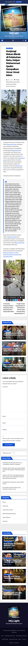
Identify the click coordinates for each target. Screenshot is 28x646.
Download (5, 506)
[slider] (13, 297)
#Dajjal (17, 79)
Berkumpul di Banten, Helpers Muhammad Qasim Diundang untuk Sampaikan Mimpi (12, 254)
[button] (23, 40)
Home (2, 635)
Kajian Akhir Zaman (8, 509)
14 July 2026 (8, 580)
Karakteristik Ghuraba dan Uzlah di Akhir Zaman (13, 594)
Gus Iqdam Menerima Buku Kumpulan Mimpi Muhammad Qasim (13, 351)
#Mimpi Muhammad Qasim (13, 82)
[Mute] (20, 297)
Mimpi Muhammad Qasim (9, 513)
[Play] (5, 297)
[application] (14, 279)
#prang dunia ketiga (11, 84)
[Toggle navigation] (13, 41)
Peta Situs (16, 642)
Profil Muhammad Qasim (10, 635)
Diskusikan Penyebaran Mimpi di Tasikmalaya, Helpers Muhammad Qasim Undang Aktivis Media (8, 307)
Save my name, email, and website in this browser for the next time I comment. (13, 439)
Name (4, 416)
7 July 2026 (8, 597)
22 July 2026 (8, 547)
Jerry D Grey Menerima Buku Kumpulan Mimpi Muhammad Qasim (13, 335)
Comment (5, 386)
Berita (4, 502)
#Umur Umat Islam (11, 86)
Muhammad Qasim (12, 144)
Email (4, 423)
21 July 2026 (8, 564)
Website (5, 429)
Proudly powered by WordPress (9, 630)
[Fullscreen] (23, 297)
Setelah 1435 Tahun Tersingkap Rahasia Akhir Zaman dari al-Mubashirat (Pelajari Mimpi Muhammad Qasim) (13, 477)
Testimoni (5, 521)
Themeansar (13, 632)
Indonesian (8, 453)
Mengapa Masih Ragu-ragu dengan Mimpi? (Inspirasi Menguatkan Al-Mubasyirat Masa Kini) (14, 470)
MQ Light (14, 33)
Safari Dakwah (9, 48)
